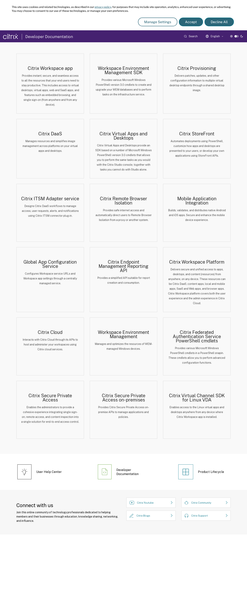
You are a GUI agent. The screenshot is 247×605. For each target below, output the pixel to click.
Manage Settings (157, 22)
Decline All (219, 22)
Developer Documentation (49, 36)
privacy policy (103, 6)
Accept (191, 22)
